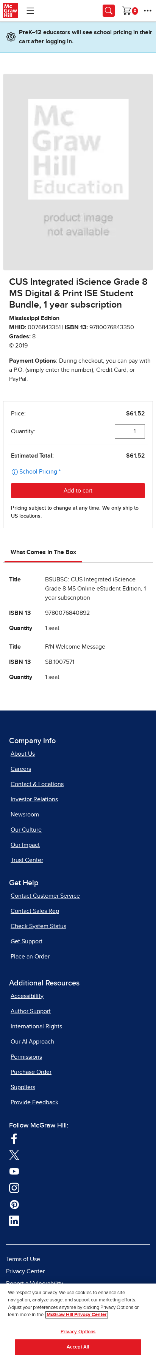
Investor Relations (34, 799)
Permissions (26, 1057)
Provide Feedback (34, 1102)
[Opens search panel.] (109, 11)
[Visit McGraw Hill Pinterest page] (14, 1204)
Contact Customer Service (45, 896)
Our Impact (25, 845)
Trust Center (27, 860)
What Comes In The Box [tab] (43, 552)
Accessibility (27, 996)
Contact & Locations (37, 784)
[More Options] (147, 10)
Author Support (31, 1011)
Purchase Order (31, 1072)
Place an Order (30, 957)
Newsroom (25, 815)
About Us (23, 754)
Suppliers (23, 1087)
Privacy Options (78, 1331)
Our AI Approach (32, 1042)
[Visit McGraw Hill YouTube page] (14, 1171)
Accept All (78, 1347)
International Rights (36, 1026)
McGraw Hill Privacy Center (77, 1314)
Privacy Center (25, 1271)
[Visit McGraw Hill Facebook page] (14, 1138)
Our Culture (26, 830)
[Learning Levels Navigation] (30, 11)
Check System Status (38, 926)
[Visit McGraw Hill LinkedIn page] (14, 1220)
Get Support (26, 941)
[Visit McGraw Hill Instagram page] (14, 1187)
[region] (78, 1322)
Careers (21, 769)
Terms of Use (23, 1259)
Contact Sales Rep (35, 911)
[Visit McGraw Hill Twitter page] (14, 1155)
